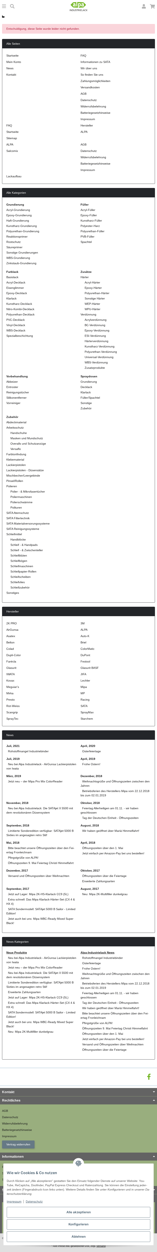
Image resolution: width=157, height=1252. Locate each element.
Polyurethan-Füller (92, 231)
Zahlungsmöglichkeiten (95, 81)
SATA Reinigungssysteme (22, 528)
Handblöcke (18, 539)
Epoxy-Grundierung (19, 215)
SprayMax (87, 712)
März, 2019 (13, 776)
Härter (85, 277)
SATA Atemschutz (17, 512)
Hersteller (87, 125)
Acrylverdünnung (96, 319)
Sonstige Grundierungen (22, 252)
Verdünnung (88, 314)
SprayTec (12, 718)
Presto (10, 699)
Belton (10, 642)
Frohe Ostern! (91, 764)
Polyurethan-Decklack (20, 314)
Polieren (11, 486)
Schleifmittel (14, 534)
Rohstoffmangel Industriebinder (28, 751)
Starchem (87, 718)
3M (83, 623)
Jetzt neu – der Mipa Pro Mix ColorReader (35, 781)
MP (83, 693)
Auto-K (85, 636)
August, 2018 (90, 825)
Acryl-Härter (92, 282)
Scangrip (12, 712)
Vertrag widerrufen (18, 1144)
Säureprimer (14, 247)
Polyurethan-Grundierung (22, 231)
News (9, 68)
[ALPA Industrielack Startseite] (78, 6)
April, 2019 (88, 758)
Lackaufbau (13, 176)
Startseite (12, 55)
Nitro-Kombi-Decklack (20, 309)
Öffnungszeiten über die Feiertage (104, 876)
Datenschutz (34, 1201)
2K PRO (11, 623)
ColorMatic (87, 648)
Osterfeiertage (91, 751)
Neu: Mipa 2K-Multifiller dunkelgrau (105, 894)
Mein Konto (13, 62)
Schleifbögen (18, 560)
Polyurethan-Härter (97, 293)
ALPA (84, 131)
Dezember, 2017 (17, 870)
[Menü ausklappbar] (4, 6)
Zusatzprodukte (95, 367)
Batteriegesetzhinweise (95, 112)
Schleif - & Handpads (24, 544)
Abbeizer (12, 381)
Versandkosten (90, 87)
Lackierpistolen (16, 465)
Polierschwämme (21, 502)
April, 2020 (88, 746)
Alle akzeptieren (78, 1212)
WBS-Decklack (15, 330)
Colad (10, 648)
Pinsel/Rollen (14, 481)
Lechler (85, 680)
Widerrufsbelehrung (93, 106)
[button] (144, 6)
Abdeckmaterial (16, 422)
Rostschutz (13, 242)
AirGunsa (12, 629)
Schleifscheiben (20, 576)
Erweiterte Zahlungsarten (98, 881)
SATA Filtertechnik (18, 518)
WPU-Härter (92, 309)
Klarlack (11, 298)
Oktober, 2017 (90, 870)
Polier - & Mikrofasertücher (27, 491)
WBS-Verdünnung (96, 362)
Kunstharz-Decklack (19, 303)
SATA (84, 706)
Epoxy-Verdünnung (97, 330)
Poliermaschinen (21, 497)
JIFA (83, 674)
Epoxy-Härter (93, 287)
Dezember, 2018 (91, 776)
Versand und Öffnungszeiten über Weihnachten (38, 876)
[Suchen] (12, 6)
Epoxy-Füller (89, 215)
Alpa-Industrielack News (97, 952)
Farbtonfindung (16, 454)
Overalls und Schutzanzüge (28, 443)
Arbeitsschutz (15, 427)
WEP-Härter (92, 303)
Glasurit (11, 667)
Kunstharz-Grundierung (21, 226)
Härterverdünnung (96, 341)
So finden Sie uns (92, 74)
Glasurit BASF (90, 667)
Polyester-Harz (90, 226)
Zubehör (86, 408)
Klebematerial (15, 459)
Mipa (84, 687)
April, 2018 (88, 842)
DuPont (85, 655)
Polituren (16, 507)
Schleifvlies (17, 582)
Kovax (10, 680)
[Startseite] (3, 16)
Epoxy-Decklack (16, 293)
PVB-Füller (87, 236)
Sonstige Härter (95, 298)
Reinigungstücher (17, 392)
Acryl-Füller (88, 210)
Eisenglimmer (15, 287)
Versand (101, 1246)
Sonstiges (12, 592)
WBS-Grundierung (18, 258)
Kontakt (11, 74)
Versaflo (15, 449)
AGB (83, 93)
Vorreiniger (13, 403)
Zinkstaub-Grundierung (21, 263)
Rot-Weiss (13, 706)
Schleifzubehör (20, 587)
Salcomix (12, 151)
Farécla (11, 661)
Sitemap (11, 138)
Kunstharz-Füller (91, 220)
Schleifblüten (18, 555)
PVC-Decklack (15, 319)
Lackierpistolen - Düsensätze (25, 470)
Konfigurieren (78, 1224)
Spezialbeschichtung (19, 335)
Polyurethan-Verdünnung (101, 351)
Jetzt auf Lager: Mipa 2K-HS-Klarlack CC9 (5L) (38, 894)
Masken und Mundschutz (26, 438)
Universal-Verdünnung (99, 357)
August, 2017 (90, 888)
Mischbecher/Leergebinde (23, 475)
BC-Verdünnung (95, 325)
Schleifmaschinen (21, 566)
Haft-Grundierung (17, 220)
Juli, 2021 (13, 746)
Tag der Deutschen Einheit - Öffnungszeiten (110, 817)
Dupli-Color (13, 655)
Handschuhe (18, 433)
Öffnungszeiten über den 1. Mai (102, 848)
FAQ (83, 55)
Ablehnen (79, 1236)
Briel (83, 642)
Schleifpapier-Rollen (23, 571)
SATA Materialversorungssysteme (28, 523)
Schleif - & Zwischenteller (26, 550)
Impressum (14, 1201)
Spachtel (86, 242)
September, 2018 (17, 825)
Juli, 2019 (13, 758)
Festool (85, 661)
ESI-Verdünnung (95, 335)
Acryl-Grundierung (18, 210)
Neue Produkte (16, 952)
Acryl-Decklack (15, 282)
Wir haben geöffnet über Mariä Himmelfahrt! (110, 830)
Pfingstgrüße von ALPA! (23, 857)
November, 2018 (17, 803)
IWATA (10, 674)
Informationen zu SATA (95, 62)
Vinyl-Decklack (15, 325)
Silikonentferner (16, 397)
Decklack (86, 387)
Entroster (12, 387)
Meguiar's (12, 687)
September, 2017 (17, 888)
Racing (85, 699)
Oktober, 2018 (90, 803)
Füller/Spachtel (90, 397)
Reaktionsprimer (17, 236)
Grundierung (89, 381)
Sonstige (86, 403)
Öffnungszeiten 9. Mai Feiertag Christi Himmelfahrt (41, 863)
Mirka (9, 693)
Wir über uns (89, 68)
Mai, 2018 (12, 842)
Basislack (12, 277)
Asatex (10, 636)
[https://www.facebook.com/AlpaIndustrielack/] (149, 1076)
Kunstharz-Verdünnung (99, 346)
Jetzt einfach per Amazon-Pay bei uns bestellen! (113, 853)
